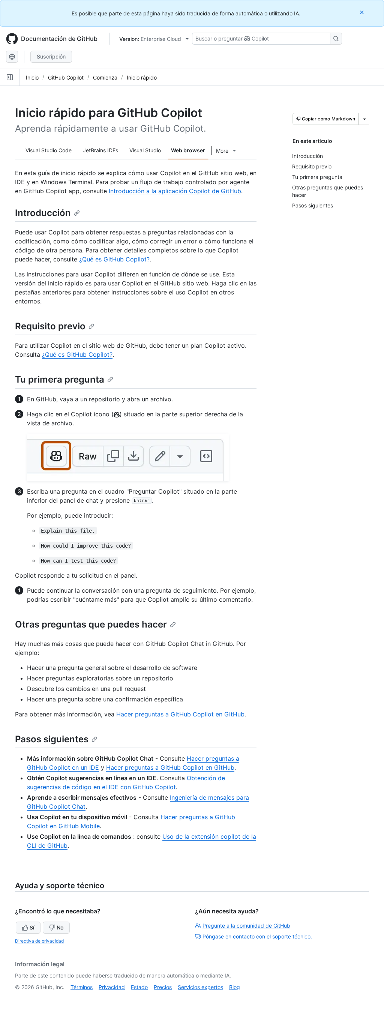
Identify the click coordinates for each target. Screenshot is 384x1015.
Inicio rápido (142, 77)
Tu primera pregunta (59, 379)
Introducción (43, 212)
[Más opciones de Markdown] (364, 119)
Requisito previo (50, 326)
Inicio (32, 77)
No (60, 927)
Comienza (105, 77)
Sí (32, 927)
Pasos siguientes (51, 739)
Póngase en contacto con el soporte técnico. (257, 936)
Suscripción (51, 56)
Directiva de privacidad (39, 941)
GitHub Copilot (66, 77)
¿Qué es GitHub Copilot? (114, 259)
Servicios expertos (200, 987)
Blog (234, 987)
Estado (139, 987)
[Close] (363, 12)
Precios (163, 987)
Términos (81, 987)
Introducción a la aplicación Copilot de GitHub (175, 191)
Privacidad (112, 987)
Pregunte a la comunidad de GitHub (246, 925)
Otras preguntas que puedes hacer (91, 624)
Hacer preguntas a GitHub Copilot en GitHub (180, 714)
